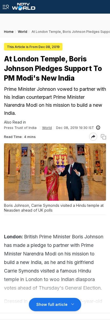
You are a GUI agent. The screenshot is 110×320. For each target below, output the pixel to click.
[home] (23, 5)
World (47, 127)
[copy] (103, 136)
